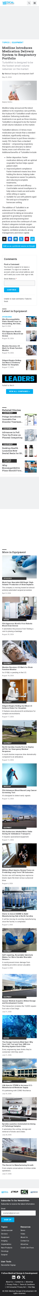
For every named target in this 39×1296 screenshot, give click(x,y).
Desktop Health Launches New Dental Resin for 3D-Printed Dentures (12, 451)
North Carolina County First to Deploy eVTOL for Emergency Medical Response (18, 749)
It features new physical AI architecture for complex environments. (19, 712)
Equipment (18, 42)
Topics (6, 42)
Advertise (29, 1282)
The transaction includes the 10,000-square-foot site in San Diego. (19, 1007)
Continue (11, 290)
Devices (6, 620)
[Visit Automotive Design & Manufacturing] (34, 1192)
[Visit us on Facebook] (18, 1277)
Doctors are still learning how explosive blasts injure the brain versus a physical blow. (17, 877)
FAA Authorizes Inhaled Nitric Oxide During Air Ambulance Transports (17, 833)
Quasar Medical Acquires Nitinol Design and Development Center (19, 1002)
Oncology (7, 786)
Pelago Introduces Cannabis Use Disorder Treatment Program (12, 419)
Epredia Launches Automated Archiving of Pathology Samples (18, 1125)
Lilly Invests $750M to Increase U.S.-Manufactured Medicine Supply (17, 1086)
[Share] (10, 239)
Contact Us (19, 1282)
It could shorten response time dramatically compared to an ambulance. (19, 755)
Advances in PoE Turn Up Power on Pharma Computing (12, 435)
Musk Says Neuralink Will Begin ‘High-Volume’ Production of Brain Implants (18, 583)
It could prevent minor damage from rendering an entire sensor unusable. (16, 963)
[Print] (4, 239)
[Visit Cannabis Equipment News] (24, 1192)
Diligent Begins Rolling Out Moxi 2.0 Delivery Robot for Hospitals (11, 362)
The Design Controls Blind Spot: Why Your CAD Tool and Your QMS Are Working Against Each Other (17, 1044)
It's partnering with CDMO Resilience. (16, 1091)
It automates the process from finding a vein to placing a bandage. (17, 630)
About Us (9, 1282)
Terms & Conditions (27, 1284)
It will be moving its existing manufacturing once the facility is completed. (19, 920)
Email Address (10, 279)
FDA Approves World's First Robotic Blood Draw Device (12, 334)
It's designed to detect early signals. (16, 796)
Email (3, 1209)
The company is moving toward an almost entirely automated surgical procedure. (18, 589)
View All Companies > (19, 391)
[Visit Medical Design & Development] (5, 1192)
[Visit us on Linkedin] (13, 1277)
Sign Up (7, 1220)
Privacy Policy (12, 1284)
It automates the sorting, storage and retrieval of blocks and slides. (16, 1130)
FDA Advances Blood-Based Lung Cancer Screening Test (19, 791)
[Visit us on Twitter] (23, 1277)
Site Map (31, 1287)
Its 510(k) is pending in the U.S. (14, 672)
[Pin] (27, 239)
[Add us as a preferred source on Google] (32, 239)
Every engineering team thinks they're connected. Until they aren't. (16, 1050)
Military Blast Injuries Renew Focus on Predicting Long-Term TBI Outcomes (18, 871)
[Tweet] (21, 239)
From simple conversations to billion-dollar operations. (19, 1169)
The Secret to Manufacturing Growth (17, 1165)
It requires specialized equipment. (15, 837)
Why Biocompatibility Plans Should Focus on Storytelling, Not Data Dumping (11, 321)
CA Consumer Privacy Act (16, 1287)
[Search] (29, 3)
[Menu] (34, 3)
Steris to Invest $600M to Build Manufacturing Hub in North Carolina (17, 915)
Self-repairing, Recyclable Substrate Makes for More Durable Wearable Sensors (17, 957)
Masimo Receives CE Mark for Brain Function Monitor (12, 348)
